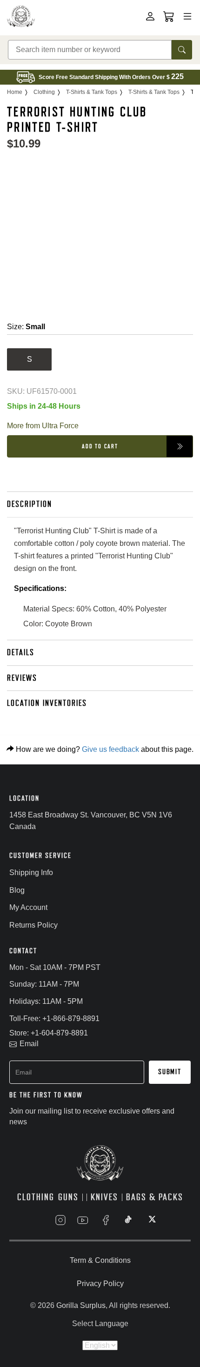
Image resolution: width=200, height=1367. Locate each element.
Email (29, 1044)
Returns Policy (33, 925)
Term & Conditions (100, 1260)
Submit (169, 1072)
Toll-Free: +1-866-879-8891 (54, 1018)
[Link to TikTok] (128, 1220)
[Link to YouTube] (82, 1220)
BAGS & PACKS (154, 1197)
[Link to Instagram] (60, 1220)
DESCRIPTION (29, 504)
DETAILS (20, 652)
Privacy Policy (100, 1283)
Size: (26, 327)
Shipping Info (31, 872)
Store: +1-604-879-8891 (48, 1033)
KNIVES (104, 1197)
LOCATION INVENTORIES (47, 703)
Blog (17, 890)
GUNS (68, 1197)
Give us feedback (110, 749)
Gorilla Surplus (81, 1305)
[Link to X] (151, 1220)
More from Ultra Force (43, 426)
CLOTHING (35, 1197)
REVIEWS (22, 678)
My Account (28, 907)
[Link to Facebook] (105, 1220)
